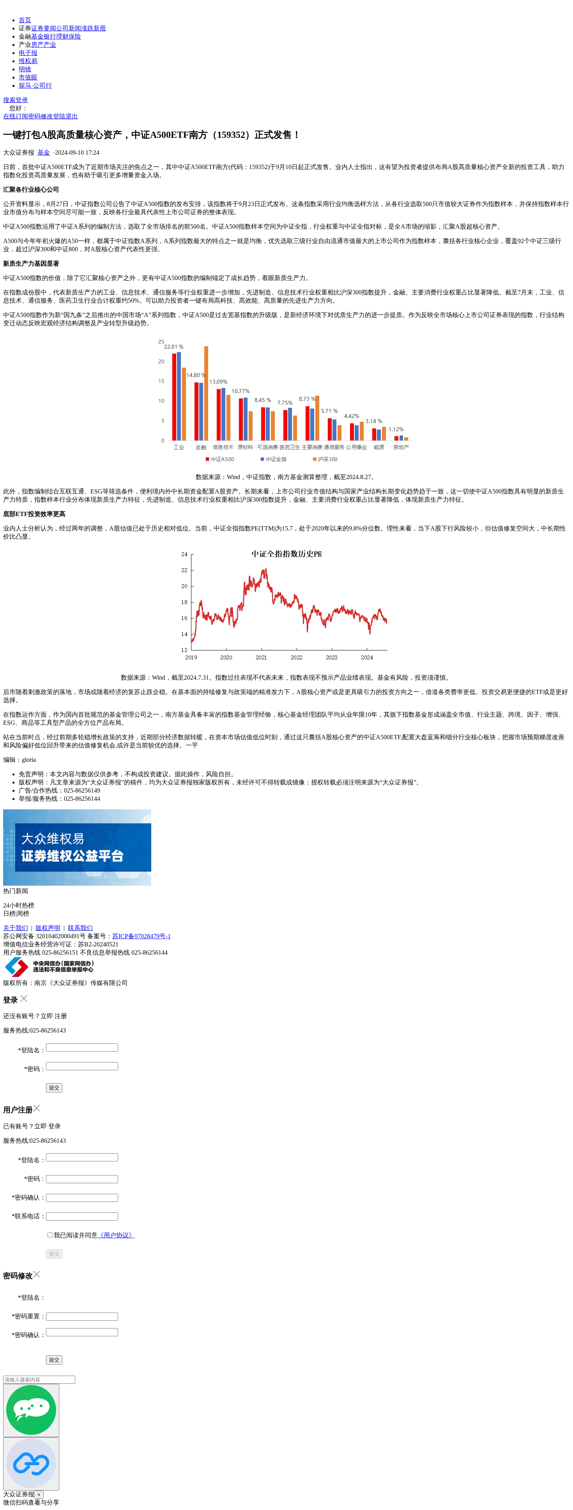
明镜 (25, 69)
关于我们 (15, 928)
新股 (100, 28)
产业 (50, 44)
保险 (75, 36)
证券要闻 (43, 28)
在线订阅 (15, 116)
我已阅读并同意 (94, 1235)
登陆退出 (65, 116)
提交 (54, 1254)
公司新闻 (68, 28)
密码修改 (40, 116)
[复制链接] (31, 1464)
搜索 (9, 100)
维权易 (28, 61)
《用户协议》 (116, 1235)
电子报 (28, 52)
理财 (62, 36)
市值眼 (28, 77)
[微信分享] (31, 1410)
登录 (22, 100)
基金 (37, 36)
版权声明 (47, 928)
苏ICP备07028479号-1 (141, 936)
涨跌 (87, 28)
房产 (37, 44)
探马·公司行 (35, 85)
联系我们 (80, 928)
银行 (50, 36)
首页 (25, 20)
